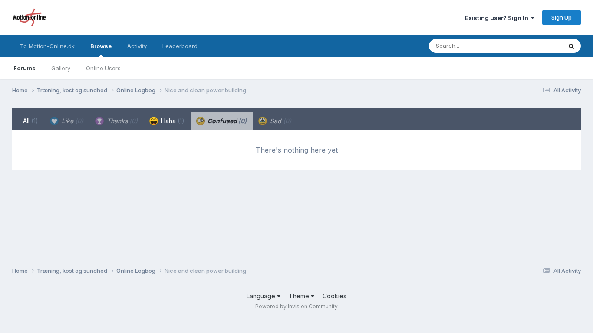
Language (262, 296)
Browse (101, 45)
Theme (300, 296)
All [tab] (30, 120)
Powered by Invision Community (296, 306)
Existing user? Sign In (498, 17)
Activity (137, 45)
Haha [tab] (171, 120)
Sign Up (561, 17)
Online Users (103, 68)
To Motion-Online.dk (47, 45)
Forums (24, 68)
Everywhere (535, 45)
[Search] (571, 46)
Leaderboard (180, 45)
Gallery (60, 68)
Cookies (334, 296)
